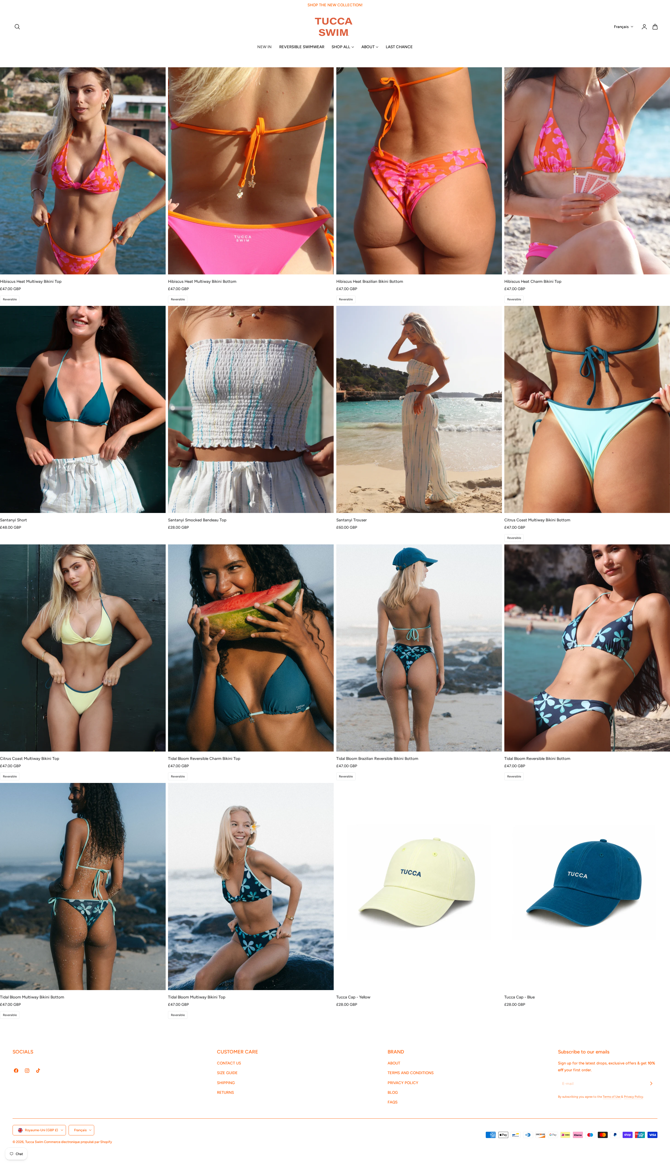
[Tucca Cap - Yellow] (419, 886)
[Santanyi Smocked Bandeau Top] (251, 409)
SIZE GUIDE (227, 1073)
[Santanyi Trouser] (419, 409)
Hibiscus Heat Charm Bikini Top (532, 281)
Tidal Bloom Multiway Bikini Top (196, 997)
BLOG (393, 1092)
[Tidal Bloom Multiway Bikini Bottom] (83, 886)
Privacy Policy (633, 1096)
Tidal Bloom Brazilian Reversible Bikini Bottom (377, 758)
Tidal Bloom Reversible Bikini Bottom (537, 758)
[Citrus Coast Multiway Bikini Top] (83, 648)
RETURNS (225, 1092)
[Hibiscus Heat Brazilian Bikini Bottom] (419, 170)
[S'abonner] (651, 1083)
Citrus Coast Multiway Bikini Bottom (537, 519)
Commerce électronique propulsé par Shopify (78, 1142)
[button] (17, 26)
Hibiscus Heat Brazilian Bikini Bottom (369, 281)
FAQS (393, 1102)
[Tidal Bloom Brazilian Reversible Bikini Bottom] (419, 648)
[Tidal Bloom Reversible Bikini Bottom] (587, 648)
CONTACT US (229, 1063)
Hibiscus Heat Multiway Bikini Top (31, 281)
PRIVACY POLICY (403, 1082)
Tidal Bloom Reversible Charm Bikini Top (204, 758)
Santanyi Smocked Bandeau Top (197, 519)
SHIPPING (226, 1082)
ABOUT (394, 1063)
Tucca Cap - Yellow (353, 997)
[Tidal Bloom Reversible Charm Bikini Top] (251, 648)
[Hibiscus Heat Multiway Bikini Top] (83, 170)
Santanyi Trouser (351, 519)
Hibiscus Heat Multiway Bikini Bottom (202, 281)
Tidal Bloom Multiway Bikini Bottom (32, 997)
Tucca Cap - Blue (519, 997)
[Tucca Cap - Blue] (587, 886)
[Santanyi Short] (83, 409)
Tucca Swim (34, 1142)
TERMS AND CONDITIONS (411, 1073)
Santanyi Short (13, 519)
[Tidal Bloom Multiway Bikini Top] (251, 886)
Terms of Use (612, 1096)
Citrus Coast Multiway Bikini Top (29, 758)
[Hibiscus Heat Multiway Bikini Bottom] (251, 170)
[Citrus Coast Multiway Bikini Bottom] (587, 409)
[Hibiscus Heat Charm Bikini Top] (587, 170)
